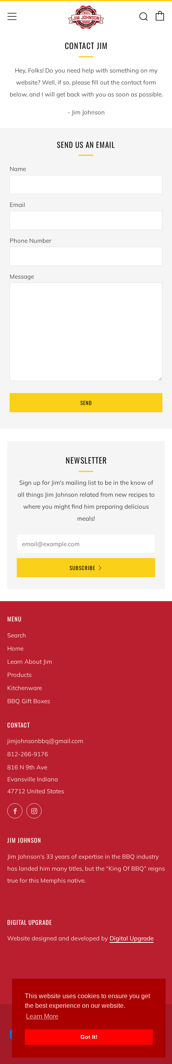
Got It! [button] (89, 1037)
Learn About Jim (29, 661)
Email (17, 204)
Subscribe (82, 568)
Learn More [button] (42, 1016)
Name (18, 169)
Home (15, 648)
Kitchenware (24, 688)
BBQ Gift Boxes (28, 701)
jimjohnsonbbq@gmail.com (45, 741)
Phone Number (30, 240)
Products (19, 675)
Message (22, 276)
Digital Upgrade (132, 938)
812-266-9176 (27, 754)
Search (16, 635)
